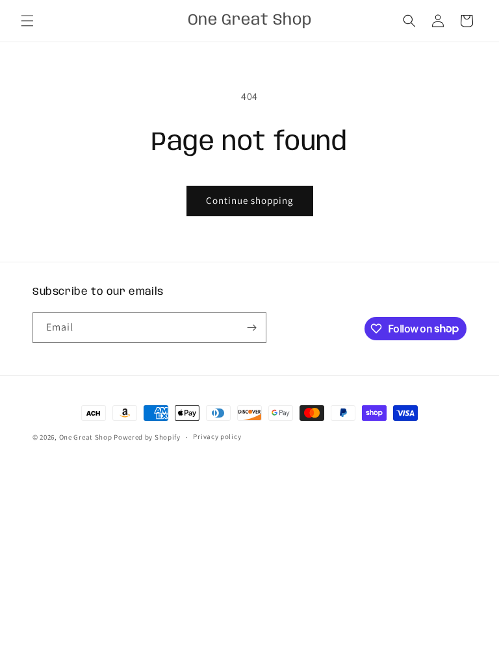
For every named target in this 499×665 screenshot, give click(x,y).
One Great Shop (85, 437)
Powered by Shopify (147, 437)
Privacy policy (217, 436)
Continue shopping (250, 200)
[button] (27, 20)
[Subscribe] (251, 327)
